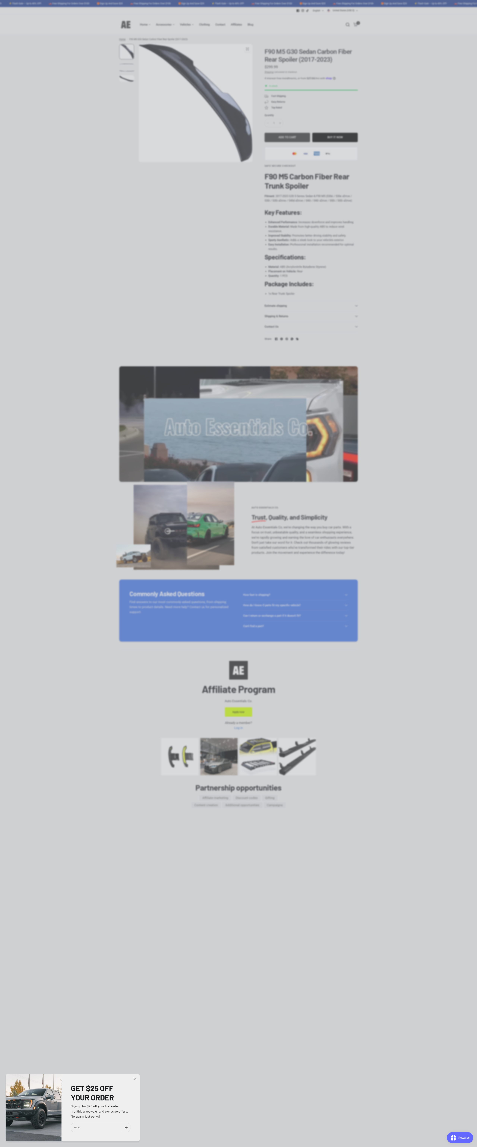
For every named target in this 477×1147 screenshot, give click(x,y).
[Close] (135, 1078)
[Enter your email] (126, 1127)
